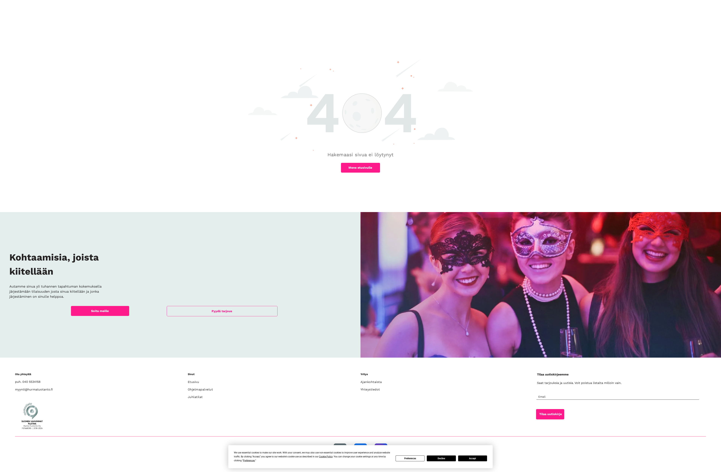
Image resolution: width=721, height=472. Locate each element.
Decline (441, 458)
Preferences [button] (249, 460)
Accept (472, 458)
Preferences (410, 458)
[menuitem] (272, 382)
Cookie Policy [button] (326, 456)
